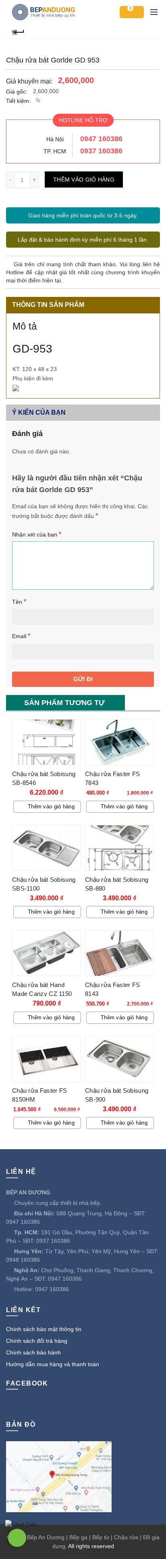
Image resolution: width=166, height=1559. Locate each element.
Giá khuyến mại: (29, 81)
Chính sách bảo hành (33, 1352)
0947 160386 (101, 139)
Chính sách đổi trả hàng (36, 1341)
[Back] (18, 31)
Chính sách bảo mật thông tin (43, 1329)
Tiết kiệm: (18, 101)
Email (21, 635)
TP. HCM (55, 151)
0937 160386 (101, 151)
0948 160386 (23, 1259)
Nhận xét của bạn (36, 534)
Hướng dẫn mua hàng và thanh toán (52, 1364)
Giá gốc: (16, 91)
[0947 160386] (17, 1538)
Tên (19, 601)
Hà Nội (55, 139)
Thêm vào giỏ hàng (83, 179)
